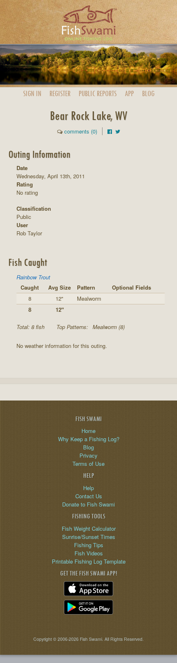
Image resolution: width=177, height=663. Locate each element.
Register (59, 93)
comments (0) (80, 131)
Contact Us (88, 496)
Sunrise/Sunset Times (88, 537)
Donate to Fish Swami (88, 504)
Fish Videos (89, 553)
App (129, 93)
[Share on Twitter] (117, 131)
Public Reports (97, 93)
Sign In (32, 93)
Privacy (88, 455)
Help (88, 488)
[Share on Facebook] (109, 131)
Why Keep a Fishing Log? (88, 439)
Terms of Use (88, 463)
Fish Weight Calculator (89, 528)
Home (88, 431)
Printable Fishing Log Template (89, 561)
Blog (148, 93)
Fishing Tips (88, 545)
